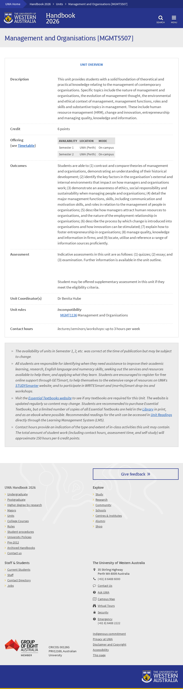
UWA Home (12, 4)
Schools (101, 510)
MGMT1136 (68, 315)
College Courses (18, 521)
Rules (11, 526)
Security (103, 612)
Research (102, 500)
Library (148, 409)
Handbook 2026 (40, 4)
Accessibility (101, 650)
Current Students (18, 570)
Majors (11, 510)
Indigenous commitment (109, 634)
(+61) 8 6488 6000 (109, 579)
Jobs (10, 586)
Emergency (105, 619)
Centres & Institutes (109, 516)
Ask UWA (103, 592)
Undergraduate (17, 494)
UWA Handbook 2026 (20, 487)
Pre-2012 (13, 542)
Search (160, 22)
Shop (99, 526)
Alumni (100, 521)
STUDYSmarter (27, 385)
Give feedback (133, 473)
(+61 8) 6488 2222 (109, 623)
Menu (174, 22)
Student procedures (20, 532)
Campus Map (106, 599)
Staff (10, 575)
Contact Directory (19, 580)
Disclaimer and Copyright (109, 644)
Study (99, 494)
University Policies (19, 537)
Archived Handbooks (21, 548)
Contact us (14, 553)
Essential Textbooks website (50, 398)
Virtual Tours (106, 606)
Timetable (26, 145)
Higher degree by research (24, 505)
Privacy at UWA (103, 639)
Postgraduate (16, 500)
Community (103, 505)
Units (59, 4)
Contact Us (105, 586)
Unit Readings (161, 414)
